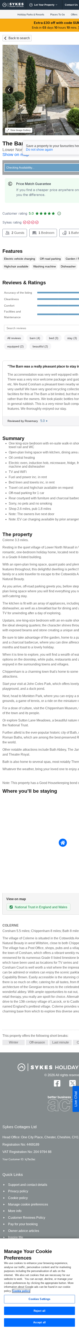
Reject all (39, 1310)
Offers (74, 14)
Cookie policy (21, 1290)
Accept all (39, 1322)
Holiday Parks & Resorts (30, 14)
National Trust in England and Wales (41, 907)
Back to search (19, 38)
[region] (39, 1284)
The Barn (14, 143)
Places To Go (57, 14)
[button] (9, 90)
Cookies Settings (39, 1299)
